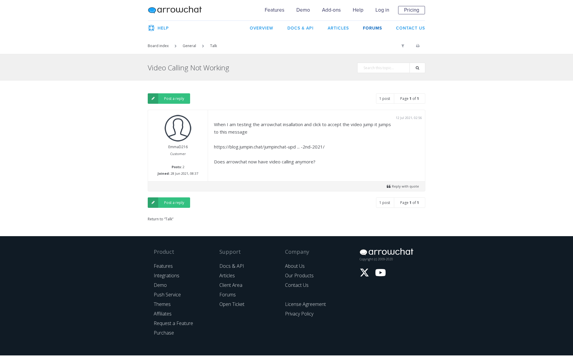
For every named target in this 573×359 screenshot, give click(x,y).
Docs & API (231, 266)
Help (358, 10)
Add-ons (331, 10)
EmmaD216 (178, 146)
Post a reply (174, 98)
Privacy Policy (299, 313)
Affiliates (163, 313)
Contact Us (297, 285)
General (189, 45)
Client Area (230, 285)
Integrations (166, 275)
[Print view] (417, 46)
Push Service (167, 294)
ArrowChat (179, 10)
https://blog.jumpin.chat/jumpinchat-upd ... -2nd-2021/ (269, 147)
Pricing (411, 10)
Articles (227, 275)
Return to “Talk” (160, 219)
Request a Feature (173, 323)
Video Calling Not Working (188, 67)
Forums (227, 294)
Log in (382, 10)
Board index (158, 45)
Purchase (164, 332)
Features (274, 10)
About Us (295, 266)
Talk (213, 45)
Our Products (299, 275)
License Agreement (305, 304)
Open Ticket (231, 304)
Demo (303, 10)
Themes (162, 304)
